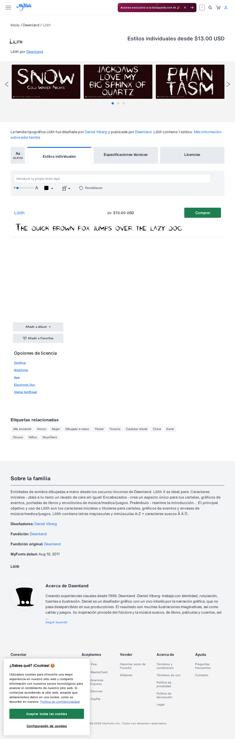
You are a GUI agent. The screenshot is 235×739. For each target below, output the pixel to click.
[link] (218, 7)
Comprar (202, 212)
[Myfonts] (24, 9)
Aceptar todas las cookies (46, 713)
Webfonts (21, 370)
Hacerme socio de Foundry (133, 666)
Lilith (19, 212)
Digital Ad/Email (25, 392)
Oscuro (18, 437)
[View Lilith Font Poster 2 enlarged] (118, 82)
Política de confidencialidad (60, 701)
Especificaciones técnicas (126, 154)
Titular (99, 429)
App (17, 377)
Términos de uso (169, 675)
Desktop (20, 363)
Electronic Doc (24, 385)
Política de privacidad (164, 684)
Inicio (15, 25)
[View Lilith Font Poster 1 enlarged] (46, 82)
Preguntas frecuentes (203, 666)
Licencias (192, 154)
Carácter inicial (136, 429)
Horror (41, 429)
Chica (157, 429)
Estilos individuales (59, 156)
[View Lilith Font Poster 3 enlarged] (190, 82)
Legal (161, 704)
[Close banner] (185, 7)
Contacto (201, 675)
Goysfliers (49, 437)
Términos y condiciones (165, 666)
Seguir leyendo (56, 622)
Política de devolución (164, 695)
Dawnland (31, 25)
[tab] (112, 103)
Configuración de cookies (47, 726)
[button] (48, 189)
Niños (33, 437)
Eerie (170, 429)
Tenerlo (114, 429)
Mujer (56, 429)
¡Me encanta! (22, 429)
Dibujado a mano (77, 429)
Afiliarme (126, 675)
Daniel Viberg (96, 132)
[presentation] (6, 84)
